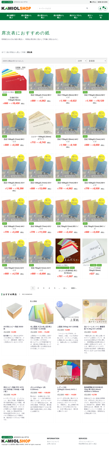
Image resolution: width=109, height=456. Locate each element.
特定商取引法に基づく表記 (88, 444)
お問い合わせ (51, 444)
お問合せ (93, 2)
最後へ (73, 288)
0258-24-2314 (102, 2)
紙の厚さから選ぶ (43, 16)
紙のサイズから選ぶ (76, 16)
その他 (100, 16)
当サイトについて (53, 441)
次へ (65, 288)
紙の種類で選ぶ (11, 16)
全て (3, 52)
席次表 (29, 52)
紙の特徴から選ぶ (59, 16)
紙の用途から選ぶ (26, 16)
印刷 (23, 52)
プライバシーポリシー (86, 441)
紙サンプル (90, 16)
